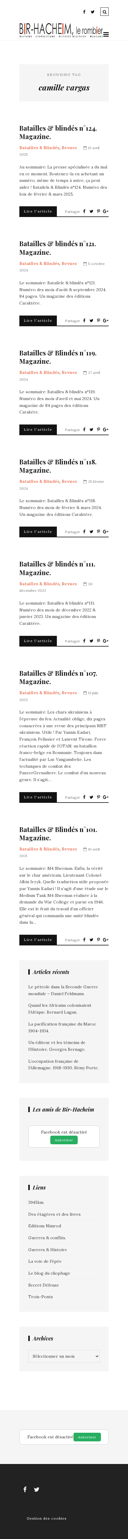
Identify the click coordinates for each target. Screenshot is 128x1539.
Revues (69, 147)
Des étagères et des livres (54, 1214)
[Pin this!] (99, 211)
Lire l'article (38, 211)
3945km (35, 1202)
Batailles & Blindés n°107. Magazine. (58, 677)
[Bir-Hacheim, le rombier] (61, 36)
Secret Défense (43, 1285)
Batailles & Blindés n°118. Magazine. (57, 466)
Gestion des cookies (47, 1518)
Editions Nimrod (44, 1226)
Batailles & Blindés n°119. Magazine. (57, 357)
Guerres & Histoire (47, 1249)
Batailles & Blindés (39, 147)
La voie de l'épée (45, 1261)
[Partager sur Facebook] (84, 211)
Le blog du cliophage (49, 1273)
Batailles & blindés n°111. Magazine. (57, 568)
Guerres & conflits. (47, 1237)
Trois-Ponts (40, 1296)
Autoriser (64, 1140)
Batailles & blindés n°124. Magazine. (58, 132)
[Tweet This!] (91, 211)
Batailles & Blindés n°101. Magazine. (58, 833)
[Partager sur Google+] (106, 211)
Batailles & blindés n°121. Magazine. (57, 247)
